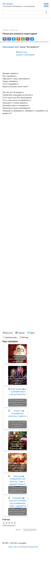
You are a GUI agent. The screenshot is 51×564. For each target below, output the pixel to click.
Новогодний (8, 47)
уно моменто (30, 530)
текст (16, 47)
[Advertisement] (25, 224)
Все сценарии (8, 3)
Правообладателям (30, 547)
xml (20, 547)
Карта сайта (13, 547)
